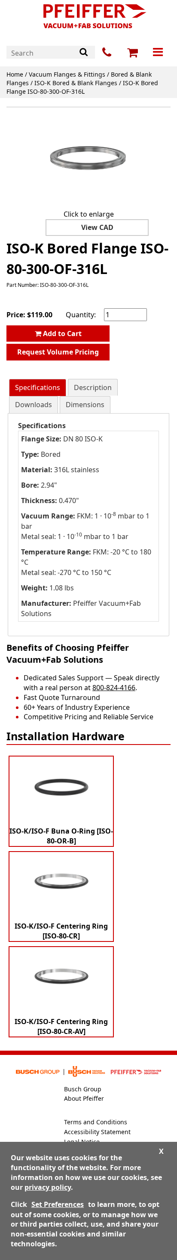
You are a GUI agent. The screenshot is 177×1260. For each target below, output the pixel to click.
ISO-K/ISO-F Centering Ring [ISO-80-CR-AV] (61, 1026)
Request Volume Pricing (58, 352)
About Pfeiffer (84, 1098)
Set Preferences (57, 1204)
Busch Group (82, 1089)
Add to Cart (61, 333)
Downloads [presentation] (33, 404)
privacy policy (47, 1187)
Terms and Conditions (95, 1122)
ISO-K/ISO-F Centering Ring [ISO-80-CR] (61, 931)
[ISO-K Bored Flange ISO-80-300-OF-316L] (88, 160)
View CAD (97, 227)
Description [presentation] (93, 387)
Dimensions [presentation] (85, 404)
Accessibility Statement (97, 1132)
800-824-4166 (113, 687)
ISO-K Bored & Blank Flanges (75, 83)
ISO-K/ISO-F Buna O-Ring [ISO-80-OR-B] (61, 836)
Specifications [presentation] (37, 387)
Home (14, 74)
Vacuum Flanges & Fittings (67, 74)
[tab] (37, 387)
